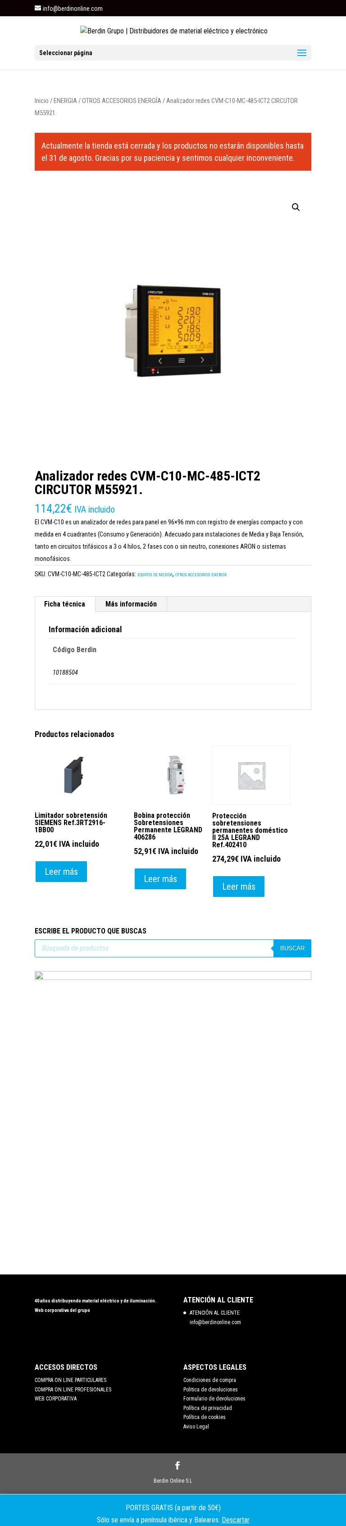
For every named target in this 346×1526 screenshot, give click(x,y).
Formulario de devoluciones (214, 1398)
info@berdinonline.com (215, 1322)
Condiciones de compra (209, 1380)
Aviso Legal (196, 1426)
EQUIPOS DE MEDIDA (155, 575)
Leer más (61, 871)
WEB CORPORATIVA (56, 1398)
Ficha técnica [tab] (64, 604)
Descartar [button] (236, 1520)
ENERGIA (65, 101)
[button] (296, 207)
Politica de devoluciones (210, 1389)
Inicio (42, 101)
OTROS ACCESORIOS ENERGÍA (121, 101)
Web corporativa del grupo (62, 1310)
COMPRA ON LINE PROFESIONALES (73, 1389)
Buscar (292, 948)
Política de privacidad (207, 1408)
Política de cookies (204, 1417)
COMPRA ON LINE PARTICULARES (70, 1380)
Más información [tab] (131, 604)
